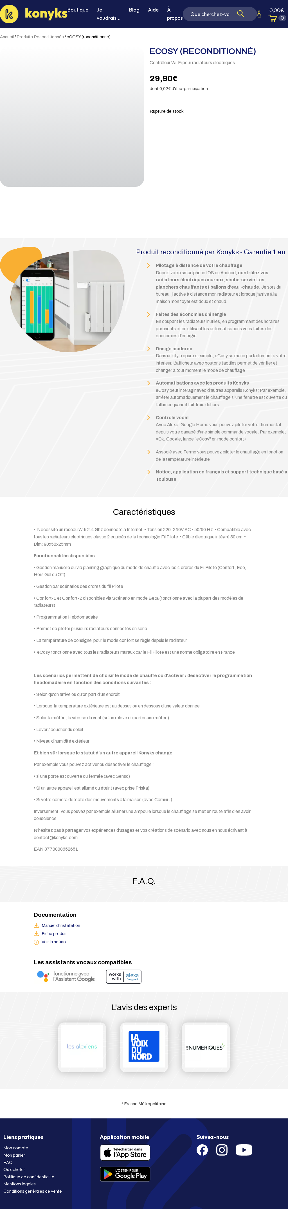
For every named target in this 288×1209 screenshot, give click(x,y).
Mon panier (14, 1155)
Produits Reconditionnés (40, 37)
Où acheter (14, 1169)
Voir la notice (54, 942)
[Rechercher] (240, 14)
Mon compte (15, 1147)
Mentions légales (19, 1183)
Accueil (7, 37)
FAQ (8, 1162)
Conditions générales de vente (32, 1191)
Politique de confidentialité (28, 1176)
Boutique (78, 9)
